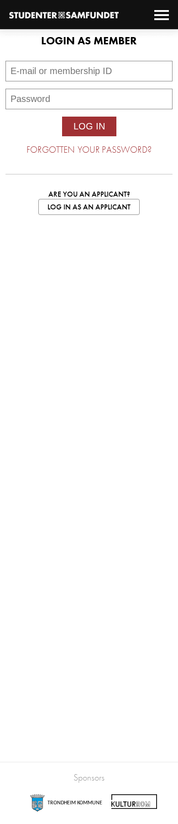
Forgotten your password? (89, 149)
